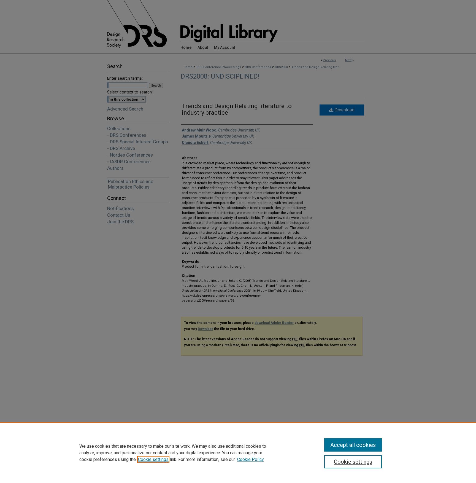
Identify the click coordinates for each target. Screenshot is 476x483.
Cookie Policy (250, 459)
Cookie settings (153, 459)
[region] (238, 452)
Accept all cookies (353, 445)
